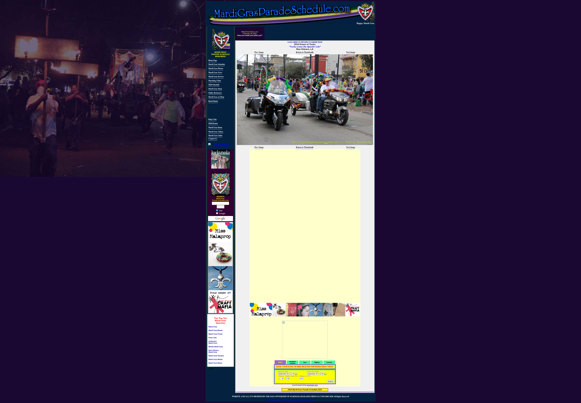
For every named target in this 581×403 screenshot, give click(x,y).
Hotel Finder (213, 101)
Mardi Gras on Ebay (216, 97)
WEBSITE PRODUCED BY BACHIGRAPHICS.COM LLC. (290, 399)
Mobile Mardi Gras (215, 347)
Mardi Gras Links (215, 135)
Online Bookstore (215, 93)
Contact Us (212, 138)
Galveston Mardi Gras (212, 342)
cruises (329, 362)
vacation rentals (292, 362)
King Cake (212, 119)
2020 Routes (213, 123)
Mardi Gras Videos (215, 131)
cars (305, 362)
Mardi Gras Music (215, 363)
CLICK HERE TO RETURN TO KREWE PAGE (304, 42)
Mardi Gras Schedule (216, 64)
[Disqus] (305, 187)
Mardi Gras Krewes (216, 76)
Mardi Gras (212, 327)
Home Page (212, 60)
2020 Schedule (213, 84)
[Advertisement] (217, 110)
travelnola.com (312, 385)
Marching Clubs (214, 80)
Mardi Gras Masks (215, 359)
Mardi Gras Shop (215, 88)
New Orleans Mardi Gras (213, 351)
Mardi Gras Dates (215, 127)
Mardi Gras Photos (215, 68)
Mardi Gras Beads (215, 330)
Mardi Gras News (215, 72)
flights (317, 362)
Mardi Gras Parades (216, 356)
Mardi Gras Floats (215, 334)
